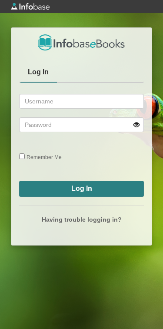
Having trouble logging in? (82, 219)
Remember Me (44, 157)
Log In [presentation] (38, 72)
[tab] (38, 73)
